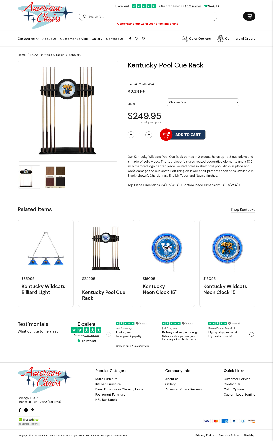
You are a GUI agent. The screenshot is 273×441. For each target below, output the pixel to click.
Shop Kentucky (243, 209)
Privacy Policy (205, 435)
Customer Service (74, 39)
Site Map (249, 435)
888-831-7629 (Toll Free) (44, 402)
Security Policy (229, 435)
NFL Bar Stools (106, 399)
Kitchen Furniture (108, 384)
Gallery (97, 39)
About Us (49, 39)
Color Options (200, 39)
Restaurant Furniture (110, 394)
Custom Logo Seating (239, 394)
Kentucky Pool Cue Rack (103, 295)
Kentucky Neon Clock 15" (160, 289)
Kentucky (75, 55)
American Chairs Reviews (183, 389)
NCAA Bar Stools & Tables (47, 55)
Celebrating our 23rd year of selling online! (148, 24)
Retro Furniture (106, 379)
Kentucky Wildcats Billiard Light (43, 289)
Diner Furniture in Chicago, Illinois (119, 389)
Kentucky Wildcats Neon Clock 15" (225, 289)
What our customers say (38, 331)
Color (132, 103)
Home (22, 55)
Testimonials (33, 324)
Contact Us (115, 39)
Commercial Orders (240, 39)
